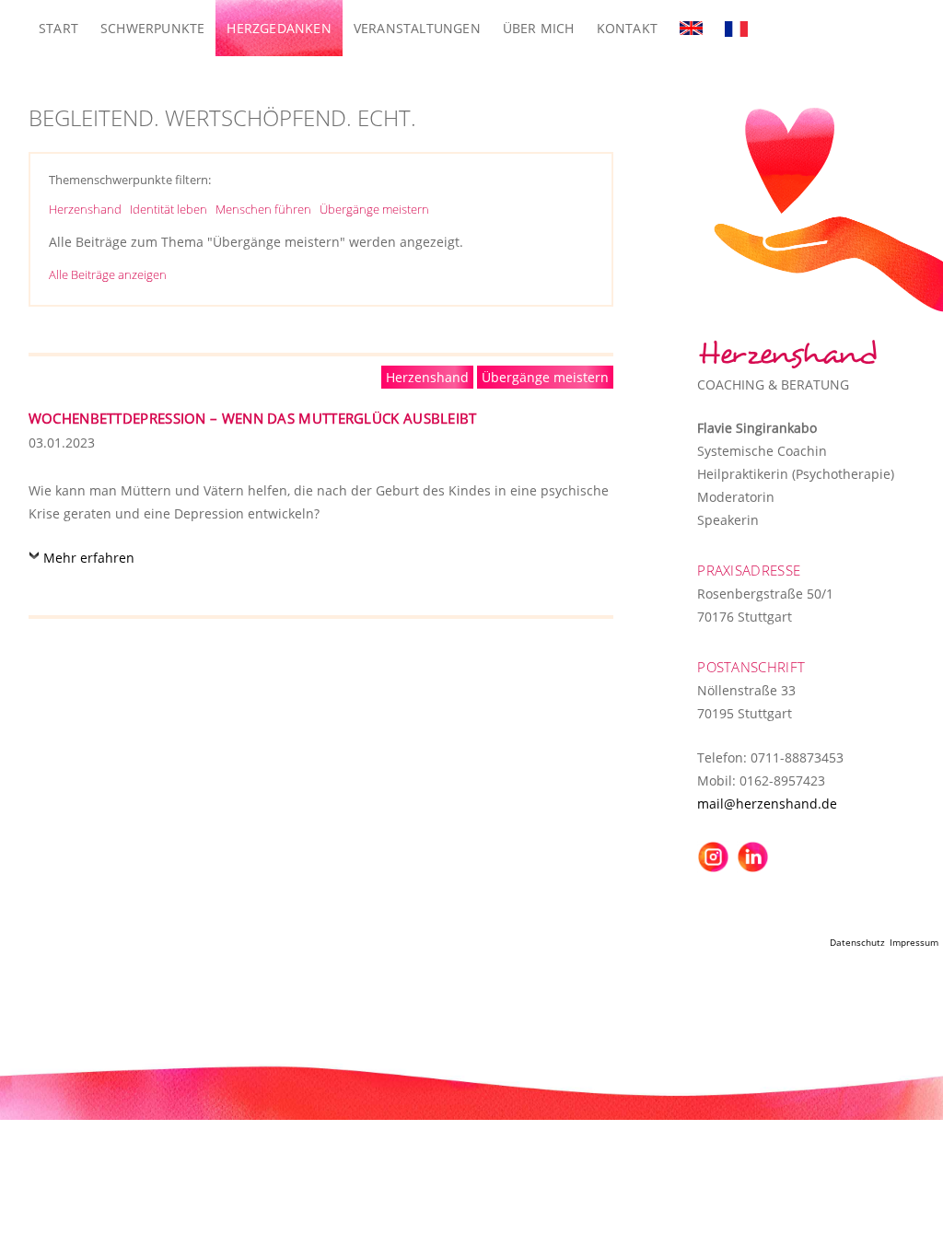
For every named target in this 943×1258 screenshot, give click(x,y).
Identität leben (168, 209)
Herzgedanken (279, 28)
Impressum (914, 942)
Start (58, 28)
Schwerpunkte (152, 28)
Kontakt (627, 28)
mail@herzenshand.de (767, 803)
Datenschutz (857, 942)
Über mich (539, 28)
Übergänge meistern (374, 209)
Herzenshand (85, 209)
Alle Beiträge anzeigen (108, 274)
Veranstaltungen (417, 28)
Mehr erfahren (88, 557)
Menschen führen (263, 209)
